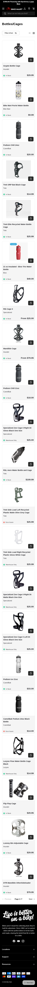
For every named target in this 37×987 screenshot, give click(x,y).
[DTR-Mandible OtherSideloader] (18, 867)
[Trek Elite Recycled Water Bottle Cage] (18, 209)
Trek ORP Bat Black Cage (14, 185)
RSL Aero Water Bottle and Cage (17, 470)
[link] (7, 899)
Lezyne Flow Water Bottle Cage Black (17, 762)
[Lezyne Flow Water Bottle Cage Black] (18, 746)
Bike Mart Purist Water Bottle (16, 106)
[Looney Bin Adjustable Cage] (18, 828)
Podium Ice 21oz (10, 679)
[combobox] (18, 14)
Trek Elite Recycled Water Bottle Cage (17, 225)
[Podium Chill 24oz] (18, 130)
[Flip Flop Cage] (18, 788)
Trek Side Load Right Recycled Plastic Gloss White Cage (16, 553)
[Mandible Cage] (18, 333)
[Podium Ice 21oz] (18, 664)
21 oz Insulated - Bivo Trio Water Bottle (17, 268)
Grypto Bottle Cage (11, 66)
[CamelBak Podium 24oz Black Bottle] (18, 703)
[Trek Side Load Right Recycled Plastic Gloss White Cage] (18, 537)
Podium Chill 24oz (11, 145)
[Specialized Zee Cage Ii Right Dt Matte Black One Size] (18, 579)
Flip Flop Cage (9, 804)
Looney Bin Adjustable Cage (15, 843)
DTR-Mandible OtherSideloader (17, 883)
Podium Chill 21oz (11, 388)
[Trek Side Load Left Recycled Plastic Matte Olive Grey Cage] (18, 494)
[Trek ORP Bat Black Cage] (18, 169)
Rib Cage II (8, 309)
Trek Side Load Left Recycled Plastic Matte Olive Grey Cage (16, 511)
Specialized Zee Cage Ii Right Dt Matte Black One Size (17, 596)
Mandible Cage (9, 349)
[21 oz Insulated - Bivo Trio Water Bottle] (18, 251)
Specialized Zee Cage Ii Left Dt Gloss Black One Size (16, 638)
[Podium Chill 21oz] (18, 373)
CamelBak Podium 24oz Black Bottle (16, 720)
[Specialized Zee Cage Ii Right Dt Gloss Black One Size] (18, 412)
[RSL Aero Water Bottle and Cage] (18, 455)
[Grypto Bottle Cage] (18, 51)
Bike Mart (9, 982)
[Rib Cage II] (18, 294)
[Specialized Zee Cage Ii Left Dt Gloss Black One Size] (18, 622)
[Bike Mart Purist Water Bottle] (18, 90)
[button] (33, 8)
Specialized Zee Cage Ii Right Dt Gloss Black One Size (17, 429)
